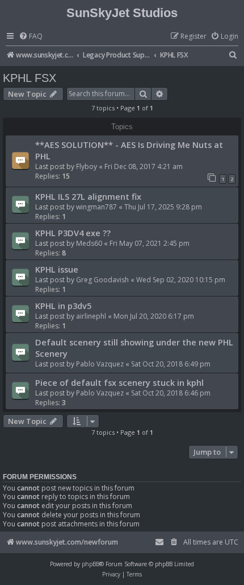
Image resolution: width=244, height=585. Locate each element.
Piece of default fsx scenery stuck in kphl (119, 382)
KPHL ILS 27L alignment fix (88, 196)
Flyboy (86, 166)
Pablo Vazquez (100, 364)
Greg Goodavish (102, 280)
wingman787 (96, 207)
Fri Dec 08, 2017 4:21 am (143, 166)
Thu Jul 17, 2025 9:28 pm (163, 207)
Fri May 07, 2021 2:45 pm (150, 243)
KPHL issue (56, 269)
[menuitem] (31, 36)
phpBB (90, 564)
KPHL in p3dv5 (63, 305)
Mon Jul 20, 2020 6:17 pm (153, 316)
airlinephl (91, 316)
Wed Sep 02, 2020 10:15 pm (180, 280)
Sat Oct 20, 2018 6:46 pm (171, 393)
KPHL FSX (29, 78)
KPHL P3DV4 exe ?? (73, 232)
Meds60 (89, 243)
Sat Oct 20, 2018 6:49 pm (171, 364)
